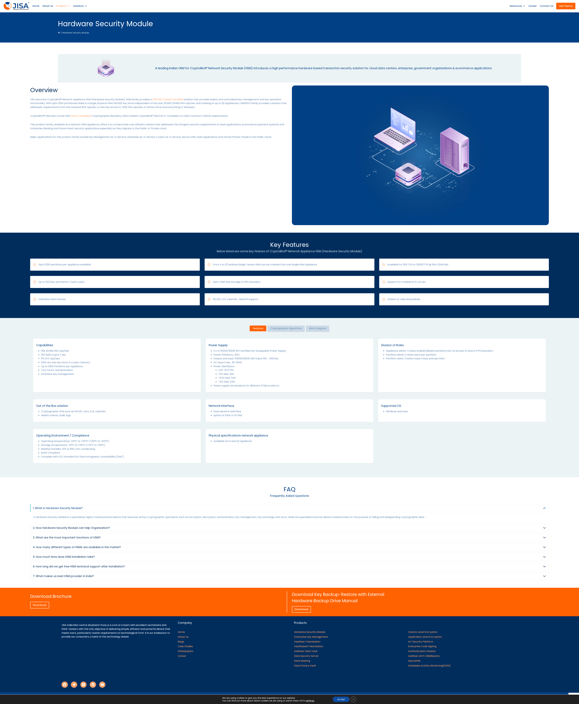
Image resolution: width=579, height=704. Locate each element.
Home (35, 6)
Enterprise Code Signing (422, 646)
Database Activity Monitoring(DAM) (429, 665)
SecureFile (414, 661)
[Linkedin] (93, 685)
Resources (516, 6)
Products (61, 6)
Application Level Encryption (425, 637)
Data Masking (302, 661)
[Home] (59, 32)
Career (532, 6)
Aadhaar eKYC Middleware (424, 656)
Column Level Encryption (423, 632)
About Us (47, 6)
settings (310, 700)
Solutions (78, 6)
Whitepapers (185, 651)
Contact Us (546, 6)
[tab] (258, 329)
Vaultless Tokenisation (307, 641)
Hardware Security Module (309, 632)
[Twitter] (74, 685)
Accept (341, 699)
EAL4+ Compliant (81, 116)
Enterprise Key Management (311, 637)
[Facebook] (65, 685)
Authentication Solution (422, 651)
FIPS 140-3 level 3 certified (167, 99)
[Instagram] (83, 685)
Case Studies (185, 646)
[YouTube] (102, 685)
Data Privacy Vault (305, 665)
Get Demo (566, 6)
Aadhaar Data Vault (306, 651)
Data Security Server (306, 656)
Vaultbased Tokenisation (308, 646)
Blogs (181, 641)
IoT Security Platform (420, 641)
